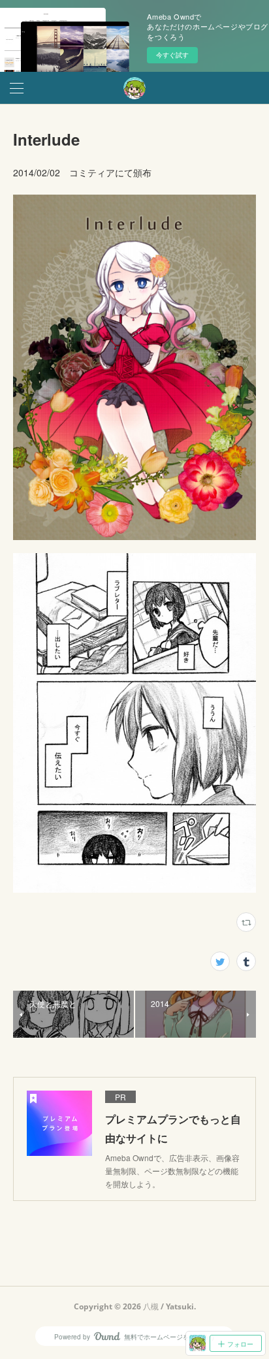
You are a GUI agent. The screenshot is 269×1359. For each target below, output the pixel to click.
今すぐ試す (172, 54)
